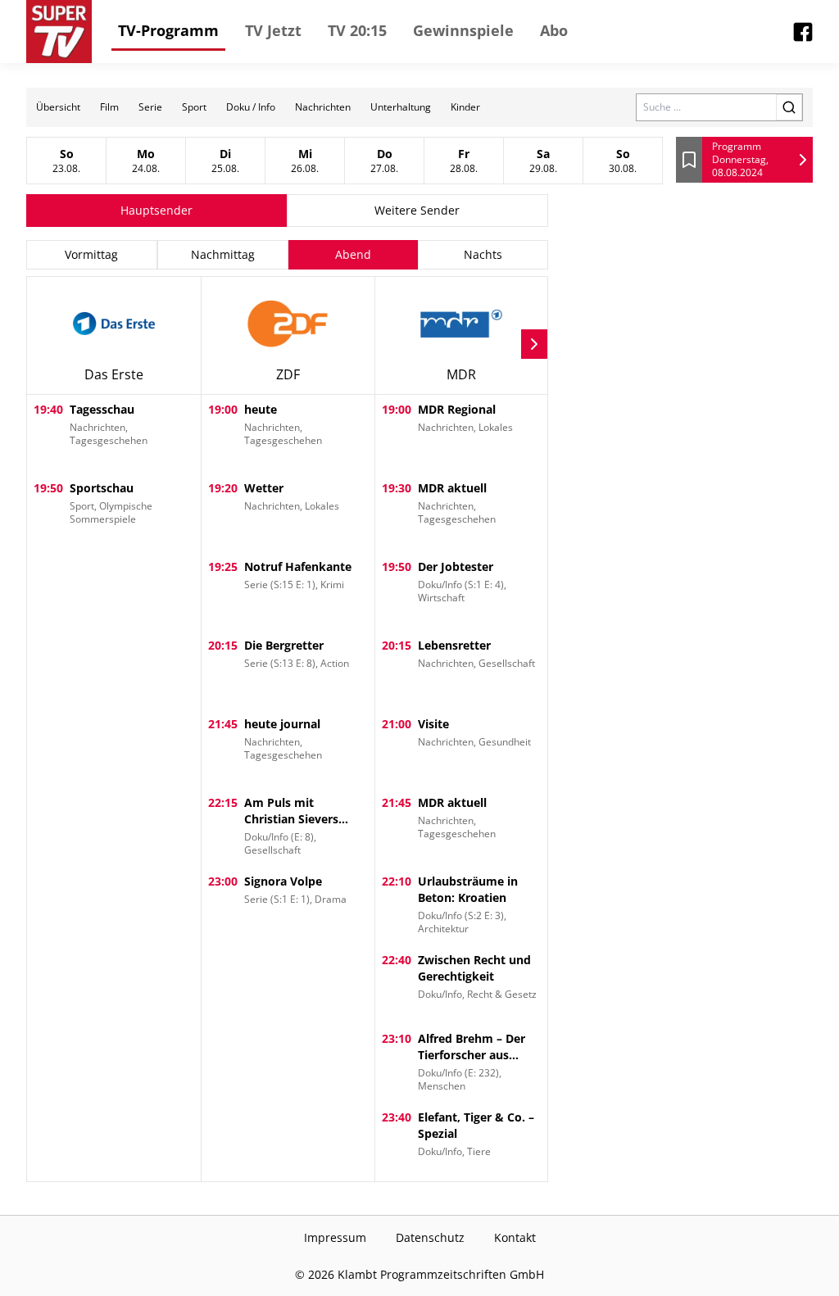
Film (109, 107)
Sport (194, 107)
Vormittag (91, 254)
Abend (353, 254)
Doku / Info (250, 107)
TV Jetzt (273, 30)
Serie (150, 107)
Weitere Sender (417, 210)
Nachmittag (223, 254)
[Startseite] (59, 31)
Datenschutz (430, 1237)
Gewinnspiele (463, 30)
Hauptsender (156, 210)
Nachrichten (323, 107)
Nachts (483, 254)
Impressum (335, 1237)
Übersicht (58, 107)
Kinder (465, 107)
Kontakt (515, 1237)
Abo (554, 30)
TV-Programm (168, 30)
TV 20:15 (357, 30)
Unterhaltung (400, 107)
